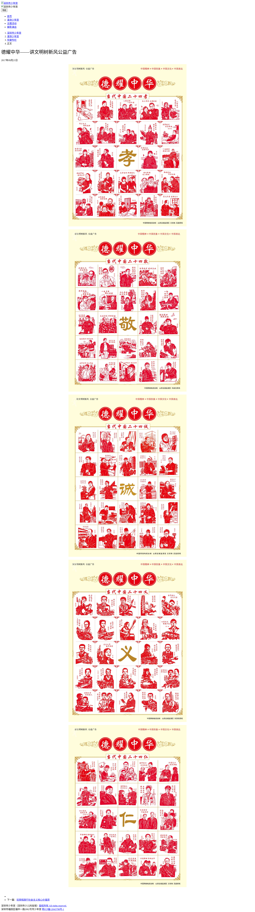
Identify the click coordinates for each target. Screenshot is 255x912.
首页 (9, 16)
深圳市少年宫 (14, 33)
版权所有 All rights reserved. (53, 905)
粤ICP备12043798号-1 (53, 909)
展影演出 (12, 27)
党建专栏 (12, 40)
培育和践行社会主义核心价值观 (33, 900)
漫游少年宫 (13, 20)
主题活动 (12, 23)
